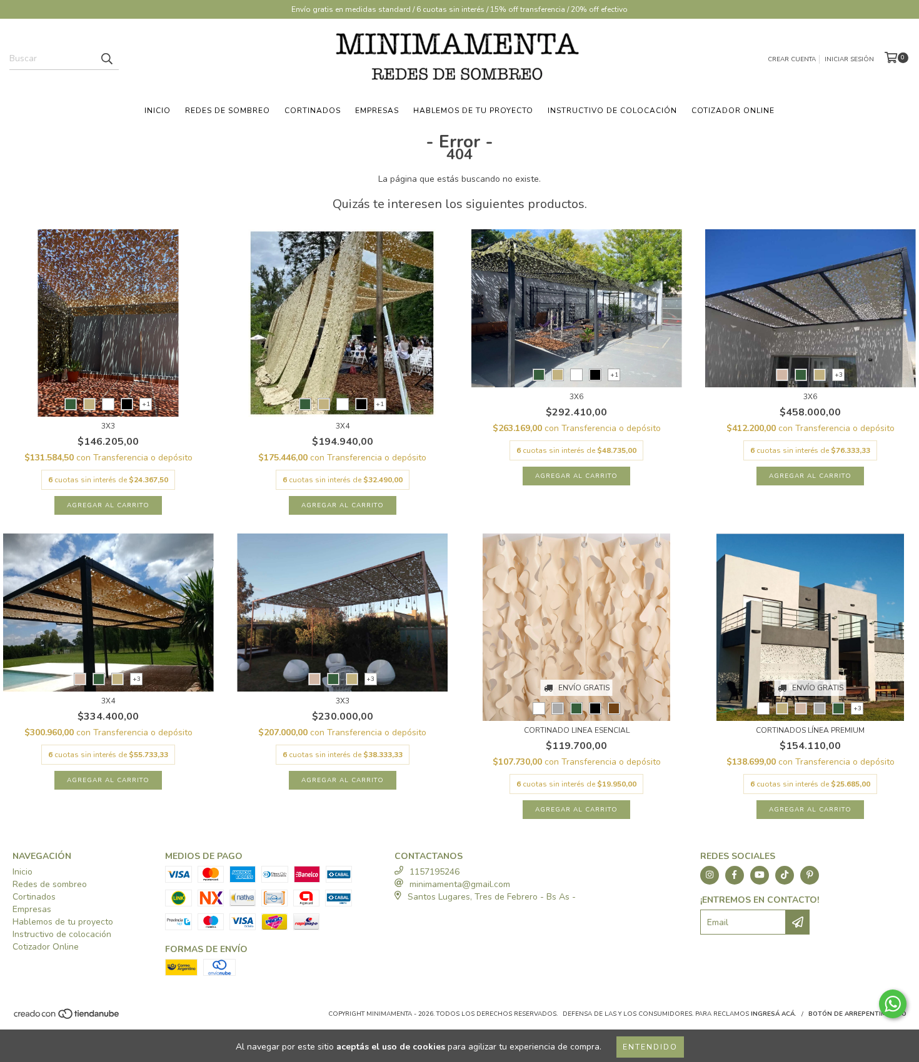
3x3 (108, 426)
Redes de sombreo (227, 111)
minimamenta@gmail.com (459, 884)
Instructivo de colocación (612, 111)
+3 (839, 374)
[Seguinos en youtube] (759, 875)
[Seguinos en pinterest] (809, 875)
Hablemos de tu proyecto (473, 111)
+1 (146, 404)
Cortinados (312, 111)
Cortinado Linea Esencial (577, 730)
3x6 (576, 397)
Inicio (157, 111)
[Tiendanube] (67, 1018)
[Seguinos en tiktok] (784, 875)
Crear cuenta (792, 59)
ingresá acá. (773, 1014)
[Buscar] (106, 58)
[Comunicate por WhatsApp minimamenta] (892, 1004)
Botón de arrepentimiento (857, 1014)
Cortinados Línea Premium (810, 730)
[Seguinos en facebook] (734, 875)
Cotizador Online (733, 111)
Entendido (650, 1047)
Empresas (377, 111)
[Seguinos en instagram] (709, 875)
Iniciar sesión (849, 59)
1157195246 (434, 872)
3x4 (342, 426)
